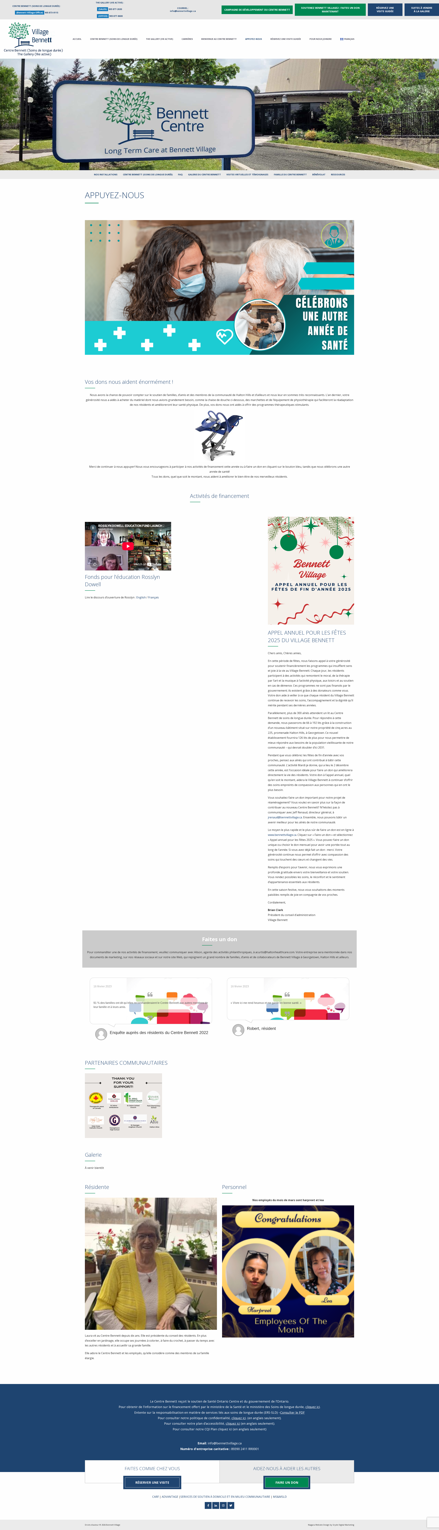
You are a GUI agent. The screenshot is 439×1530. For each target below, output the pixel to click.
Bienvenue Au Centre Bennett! (219, 39)
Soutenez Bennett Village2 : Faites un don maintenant (330, 9)
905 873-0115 (51, 12)
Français (153, 597)
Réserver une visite (152, 1482)
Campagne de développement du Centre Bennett (257, 9)
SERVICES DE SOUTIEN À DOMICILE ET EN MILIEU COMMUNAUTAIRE (225, 1497)
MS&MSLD (280, 1497)
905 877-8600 (116, 16)
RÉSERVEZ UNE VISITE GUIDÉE (385, 9)
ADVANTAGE (170, 1497)
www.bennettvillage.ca (282, 835)
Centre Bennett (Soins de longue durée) (113, 39)
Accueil (77, 39)
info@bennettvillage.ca (183, 11)
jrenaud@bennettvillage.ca (285, 817)
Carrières (187, 39)
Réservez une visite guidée (285, 39)
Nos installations (105, 174)
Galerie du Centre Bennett (204, 174)
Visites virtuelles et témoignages (247, 174)
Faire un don (286, 1482)
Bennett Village (113, 1524)
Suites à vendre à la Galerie (421, 9)
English (141, 597)
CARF (155, 1497)
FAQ (180, 174)
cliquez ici (312, 1407)
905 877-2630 (115, 9)
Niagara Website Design (318, 1524)
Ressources (338, 174)
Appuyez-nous (253, 39)
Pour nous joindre (321, 39)
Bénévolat (318, 174)
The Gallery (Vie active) (159, 39)
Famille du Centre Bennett (290, 174)
